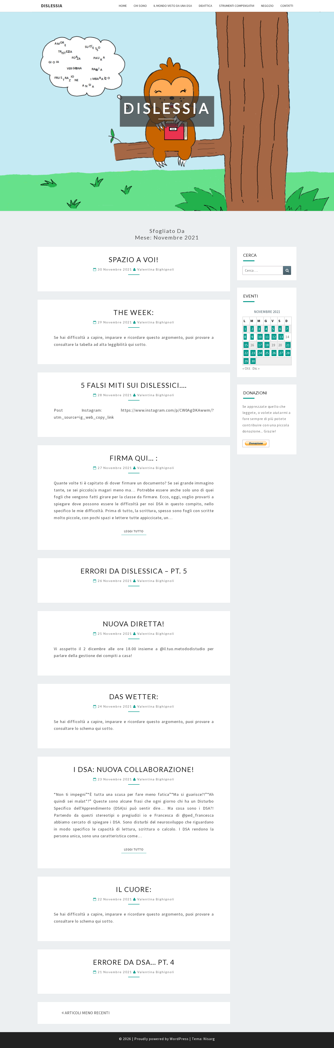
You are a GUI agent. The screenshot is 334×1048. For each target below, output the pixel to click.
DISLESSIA (51, 5)
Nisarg (209, 1038)
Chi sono (140, 6)
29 (246, 361)
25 (267, 353)
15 (246, 345)
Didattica (205, 6)
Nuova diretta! (134, 624)
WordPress (179, 1038)
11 (267, 337)
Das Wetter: (134, 696)
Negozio (267, 6)
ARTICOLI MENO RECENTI (87, 1012)
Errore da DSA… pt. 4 (133, 962)
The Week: (133, 312)
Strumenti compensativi (236, 6)
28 (288, 353)
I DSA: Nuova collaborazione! (133, 769)
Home (123, 6)
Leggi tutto (135, 531)
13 (281, 337)
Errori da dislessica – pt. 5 (133, 571)
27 (281, 353)
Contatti (286, 6)
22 (246, 353)
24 (260, 353)
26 (274, 353)
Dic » (255, 368)
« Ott (246, 368)
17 (260, 345)
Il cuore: (134, 889)
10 (260, 337)
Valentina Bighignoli (155, 269)
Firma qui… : (134, 458)
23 (253, 353)
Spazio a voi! (134, 259)
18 (267, 345)
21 (288, 345)
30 (253, 361)
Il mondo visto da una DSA (173, 6)
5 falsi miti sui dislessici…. (134, 385)
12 (274, 337)
